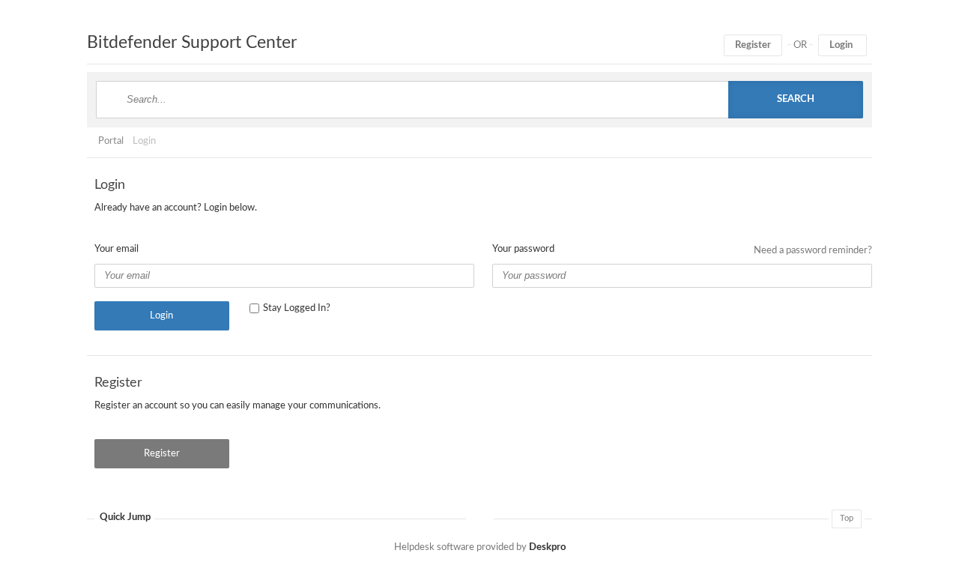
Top (846, 518)
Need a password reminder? (813, 251)
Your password (523, 249)
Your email (116, 249)
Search (795, 99)
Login (841, 45)
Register (753, 45)
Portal (111, 141)
